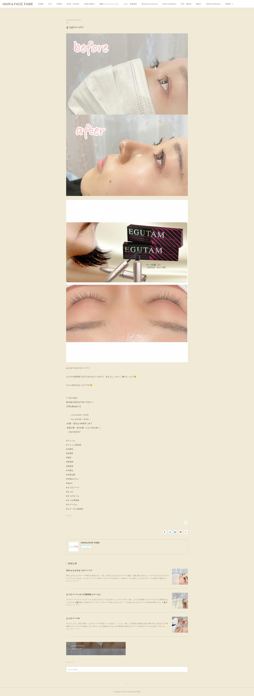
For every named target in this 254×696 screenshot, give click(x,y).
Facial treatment (169, 4)
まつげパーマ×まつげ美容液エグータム (83, 594)
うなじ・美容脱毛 (130, 4)
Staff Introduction (213, 4)
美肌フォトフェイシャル (108, 4)
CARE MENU (89, 4)
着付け (198, 4)
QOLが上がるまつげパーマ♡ (79, 570)
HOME (41, 4)
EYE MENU (186, 4)
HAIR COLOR (73, 4)
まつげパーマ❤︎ (73, 618)
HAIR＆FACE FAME (18, 4)
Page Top (127, 684)
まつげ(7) (69, 516)
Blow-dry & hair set (150, 4)
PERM (59, 4)
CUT (50, 4)
